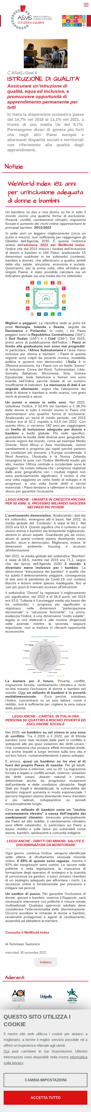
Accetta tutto (46, 1098)
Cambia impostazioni (45, 1080)
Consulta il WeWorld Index (27, 932)
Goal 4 (31, 73)
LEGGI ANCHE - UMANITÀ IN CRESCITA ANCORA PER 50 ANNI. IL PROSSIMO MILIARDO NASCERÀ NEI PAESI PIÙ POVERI (45, 503)
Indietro (45, 962)
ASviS (17, 73)
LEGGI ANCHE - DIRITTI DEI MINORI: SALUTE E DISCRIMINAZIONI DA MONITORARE (45, 843)
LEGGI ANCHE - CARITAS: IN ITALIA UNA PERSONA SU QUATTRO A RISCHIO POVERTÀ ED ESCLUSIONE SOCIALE (45, 720)
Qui (6, 1051)
